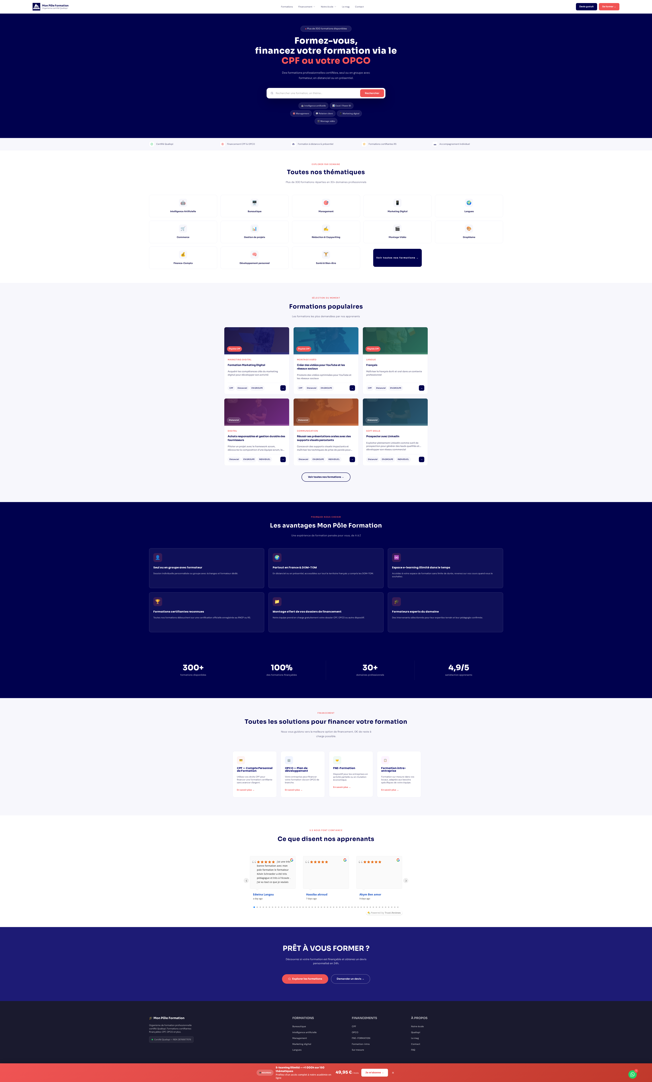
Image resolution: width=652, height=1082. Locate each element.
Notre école (327, 6)
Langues (297, 1049)
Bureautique (299, 1026)
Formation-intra (361, 1044)
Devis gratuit (586, 6)
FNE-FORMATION (361, 1038)
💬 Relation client (324, 113)
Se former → (609, 6)
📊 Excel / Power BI (341, 105)
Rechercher (372, 93)
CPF (354, 1026)
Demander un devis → (350, 978)
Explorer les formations (307, 978)
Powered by (386, 912)
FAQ (413, 1049)
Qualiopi (415, 1032)
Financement (305, 6)
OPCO (355, 1032)
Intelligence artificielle (304, 1032)
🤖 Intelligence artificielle (313, 105)
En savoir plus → (246, 789)
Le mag (346, 6)
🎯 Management (301, 113)
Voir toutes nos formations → (397, 257)
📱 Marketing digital (349, 113)
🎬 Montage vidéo (326, 121)
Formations (287, 6)
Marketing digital (301, 1044)
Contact (359, 6)
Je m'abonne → (374, 1072)
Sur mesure (358, 1049)
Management (299, 1038)
